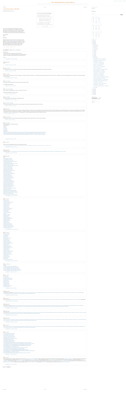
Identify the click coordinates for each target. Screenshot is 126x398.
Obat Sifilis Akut (5, 258)
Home (45, 389)
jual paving (13, 312)
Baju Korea (27, 327)
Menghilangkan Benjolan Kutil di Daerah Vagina (10, 338)
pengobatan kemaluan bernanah (8, 168)
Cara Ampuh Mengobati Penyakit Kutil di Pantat (10, 163)
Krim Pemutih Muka (80, 326)
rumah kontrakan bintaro (17, 320)
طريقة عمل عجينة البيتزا (14, 145)
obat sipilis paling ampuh (7, 203)
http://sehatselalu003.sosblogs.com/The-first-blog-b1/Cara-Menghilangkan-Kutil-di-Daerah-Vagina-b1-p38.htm (18, 343)
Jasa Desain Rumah (20, 151)
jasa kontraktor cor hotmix (78, 312)
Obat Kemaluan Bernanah (7, 171)
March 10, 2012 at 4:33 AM (10, 105)
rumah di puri (53, 319)
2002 (93, 90)
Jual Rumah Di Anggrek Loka (30, 292)
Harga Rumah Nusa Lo (10, 327)
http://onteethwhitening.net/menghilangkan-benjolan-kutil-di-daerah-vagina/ (14, 348)
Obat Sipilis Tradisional (6, 214)
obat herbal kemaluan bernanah (7, 169)
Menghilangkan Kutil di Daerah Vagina (8, 337)
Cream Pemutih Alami (48, 292)
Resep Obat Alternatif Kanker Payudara (9, 333)
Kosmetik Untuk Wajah (55, 292)
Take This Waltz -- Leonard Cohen (98, 84)
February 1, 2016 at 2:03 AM (10, 354)
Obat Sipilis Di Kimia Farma (7, 227)
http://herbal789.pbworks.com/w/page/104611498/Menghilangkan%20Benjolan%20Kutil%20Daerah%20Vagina (19, 350)
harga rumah (42, 319)
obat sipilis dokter (6, 210)
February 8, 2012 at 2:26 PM (10, 99)
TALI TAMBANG (42, 134)
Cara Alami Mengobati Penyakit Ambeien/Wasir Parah (11, 268)
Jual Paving (31, 151)
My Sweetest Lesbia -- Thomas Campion (99, 60)
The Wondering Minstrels (63, 2)
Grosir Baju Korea (13, 299)
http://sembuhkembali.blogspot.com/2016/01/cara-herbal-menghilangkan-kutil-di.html (15, 347)
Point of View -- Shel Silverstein (97, 65)
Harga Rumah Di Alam (17, 327)
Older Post (85, 389)
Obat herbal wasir (43, 361)
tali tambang (5, 128)
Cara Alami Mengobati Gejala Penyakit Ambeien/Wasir (11, 267)
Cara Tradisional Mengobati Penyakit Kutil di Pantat (10, 165)
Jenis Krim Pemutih (19, 293)
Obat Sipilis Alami (6, 216)
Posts (94, 102)
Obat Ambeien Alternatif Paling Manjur (8, 341)
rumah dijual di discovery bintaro (60, 319)
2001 (93, 91)
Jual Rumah (37, 299)
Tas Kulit (77, 292)
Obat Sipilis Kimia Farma (7, 253)
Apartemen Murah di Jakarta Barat (44, 299)
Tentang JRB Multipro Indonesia (73, 305)
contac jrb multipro (23, 312)
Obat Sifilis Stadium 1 (6, 281)
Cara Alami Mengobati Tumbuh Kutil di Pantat (9, 161)
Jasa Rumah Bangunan (14, 151)
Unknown (5, 232)
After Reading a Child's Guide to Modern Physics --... (100, 80)
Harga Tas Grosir (68, 292)
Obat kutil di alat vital (21, 359)
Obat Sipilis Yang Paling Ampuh (8, 259)
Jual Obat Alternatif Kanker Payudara (8, 334)
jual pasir (10, 312)
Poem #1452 (40, 13)
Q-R (96, 21)
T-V (93, 22)
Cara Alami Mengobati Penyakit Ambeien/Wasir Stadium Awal (12, 269)
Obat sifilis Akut (5, 236)
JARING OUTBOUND (24, 134)
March (94, 56)
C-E (96, 33)
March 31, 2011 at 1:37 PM (10, 85)
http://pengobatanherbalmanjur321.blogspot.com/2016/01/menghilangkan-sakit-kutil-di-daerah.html (17, 342)
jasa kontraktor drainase (20, 305)
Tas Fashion (63, 292)
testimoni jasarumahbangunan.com (28, 306)
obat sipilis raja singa (6, 205)
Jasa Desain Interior (26, 151)
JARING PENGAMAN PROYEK (30, 132)
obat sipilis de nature (6, 201)
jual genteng (35, 313)
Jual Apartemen (25, 299)
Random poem (94, 11)
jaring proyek (5, 129)
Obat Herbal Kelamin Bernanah (7, 175)
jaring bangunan (5, 130)
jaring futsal (5, 126)
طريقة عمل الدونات (48, 145)
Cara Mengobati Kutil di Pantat (7, 159)
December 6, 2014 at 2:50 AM (11, 146)
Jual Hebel (40, 151)
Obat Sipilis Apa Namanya (7, 237)
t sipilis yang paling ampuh (7, 212)
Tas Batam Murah (46, 326)
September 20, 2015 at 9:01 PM (11, 195)
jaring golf (4, 127)
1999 (93, 94)
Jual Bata (37, 151)
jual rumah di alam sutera (21, 319)
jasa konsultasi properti (59, 312)
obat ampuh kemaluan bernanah (8, 166)
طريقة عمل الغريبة (42, 145)
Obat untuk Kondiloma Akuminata (8, 193)
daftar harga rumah (27, 319)
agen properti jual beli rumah (51, 312)
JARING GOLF (11, 132)
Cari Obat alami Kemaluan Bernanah (8, 180)
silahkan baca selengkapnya (68, 358)
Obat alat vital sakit (19, 360)
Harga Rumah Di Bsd (42, 292)
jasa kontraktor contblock (70, 312)
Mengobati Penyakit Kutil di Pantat (8, 164)
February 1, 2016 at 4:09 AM (10, 364)
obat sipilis (5, 213)
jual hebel (38, 313)
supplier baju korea (14, 305)
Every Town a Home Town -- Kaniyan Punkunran (100, 69)
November (95, 46)
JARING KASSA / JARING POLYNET (19, 132)
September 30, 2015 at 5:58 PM (11, 260)
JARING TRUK (12, 134)
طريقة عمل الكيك (19, 145)
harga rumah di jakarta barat (69, 319)
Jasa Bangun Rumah (66, 305)
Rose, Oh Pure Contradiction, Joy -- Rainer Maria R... (101, 79)
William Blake (45, 26)
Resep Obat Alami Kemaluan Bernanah (9, 170)
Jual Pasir (34, 151)
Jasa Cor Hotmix (63, 151)
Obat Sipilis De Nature (6, 222)
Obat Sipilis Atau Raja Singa (7, 285)
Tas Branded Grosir (38, 326)
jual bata (61, 305)
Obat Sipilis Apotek (6, 284)
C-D (96, 18)
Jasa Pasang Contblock (57, 151)
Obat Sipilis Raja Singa (6, 220)
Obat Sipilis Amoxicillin (6, 233)
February (95, 57)
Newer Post (4, 389)
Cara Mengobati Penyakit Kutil (7, 162)
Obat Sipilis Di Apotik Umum (7, 252)
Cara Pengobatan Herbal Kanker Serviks (9, 340)
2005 (93, 42)
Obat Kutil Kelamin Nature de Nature (8, 335)
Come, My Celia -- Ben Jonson (97, 61)
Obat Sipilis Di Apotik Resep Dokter (8, 226)
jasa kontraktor (66, 306)
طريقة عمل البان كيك (37, 145)
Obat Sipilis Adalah (6, 234)
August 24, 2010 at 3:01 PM (10, 70)
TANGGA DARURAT (6, 134)
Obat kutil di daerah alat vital (52, 359)
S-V (93, 29)
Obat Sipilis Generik (6, 277)
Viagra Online (6, 68)
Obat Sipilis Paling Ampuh (7, 217)
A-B (93, 18)
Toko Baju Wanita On (6, 326)
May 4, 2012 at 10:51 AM (9, 113)
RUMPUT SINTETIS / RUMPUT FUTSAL (38, 133)
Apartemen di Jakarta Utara (31, 299)
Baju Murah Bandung (68, 326)
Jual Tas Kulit (37, 292)
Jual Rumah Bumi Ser (33, 327)
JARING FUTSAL (6, 132)
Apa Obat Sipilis (5, 276)
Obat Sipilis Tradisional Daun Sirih (8, 202)
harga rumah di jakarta (25, 320)
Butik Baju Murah (81, 292)
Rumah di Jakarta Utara (19, 299)
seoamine (5, 142)
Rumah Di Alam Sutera (23, 292)
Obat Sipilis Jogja (6, 200)
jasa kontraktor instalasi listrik (28, 305)
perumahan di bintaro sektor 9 (32, 320)
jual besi (32, 313)
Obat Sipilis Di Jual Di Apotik (7, 223)
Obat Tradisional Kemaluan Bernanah (8, 177)
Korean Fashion (33, 293)
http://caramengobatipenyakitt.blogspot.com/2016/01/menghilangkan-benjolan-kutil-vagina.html (16, 352)
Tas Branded (14, 293)
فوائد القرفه (8, 145)
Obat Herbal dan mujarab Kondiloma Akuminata (10, 194)
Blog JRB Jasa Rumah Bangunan (38, 306)
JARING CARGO (17, 134)
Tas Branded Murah (63, 299)
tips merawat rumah (17, 312)
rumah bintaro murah (76, 319)
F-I (98, 33)
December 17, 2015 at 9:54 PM (11, 328)
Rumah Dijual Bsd (28, 293)
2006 (93, 41)
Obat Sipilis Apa (5, 235)
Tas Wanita (51, 326)
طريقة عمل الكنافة (31, 145)
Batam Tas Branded (74, 326)
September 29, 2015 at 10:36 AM (11, 229)
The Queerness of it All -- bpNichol (98, 74)
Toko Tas (42, 326)
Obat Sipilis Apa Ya (6, 257)
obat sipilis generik (6, 211)
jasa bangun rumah (45, 306)
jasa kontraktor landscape (36, 305)
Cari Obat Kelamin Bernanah (7, 179)
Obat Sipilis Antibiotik (6, 283)
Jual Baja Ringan (44, 151)
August (95, 50)
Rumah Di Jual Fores (23, 327)
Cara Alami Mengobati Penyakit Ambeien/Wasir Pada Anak (11, 270)
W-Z (96, 22)
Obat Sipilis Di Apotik (6, 215)
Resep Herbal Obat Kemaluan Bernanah (9, 173)
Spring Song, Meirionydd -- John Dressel (99, 71)
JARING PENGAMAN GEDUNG (8, 133)
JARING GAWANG (16, 133)
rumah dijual (38, 319)
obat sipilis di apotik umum (7, 209)
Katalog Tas (23, 293)
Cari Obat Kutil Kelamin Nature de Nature (9, 336)
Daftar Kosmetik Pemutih (13, 326)
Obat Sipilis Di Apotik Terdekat (7, 224)
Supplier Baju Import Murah (21, 326)
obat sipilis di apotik (6, 204)
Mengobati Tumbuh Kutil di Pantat (8, 160)
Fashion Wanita (27, 326)
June (94, 52)
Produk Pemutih (51, 299)
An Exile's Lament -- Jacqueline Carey (98, 75)
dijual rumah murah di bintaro (10, 320)
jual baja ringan (58, 305)
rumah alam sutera (14, 319)
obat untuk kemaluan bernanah (7, 167)
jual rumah (32, 319)
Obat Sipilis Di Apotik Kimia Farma (8, 225)
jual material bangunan (52, 305)
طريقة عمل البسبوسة (25, 145)
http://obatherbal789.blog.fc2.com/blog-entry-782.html (11, 346)
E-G (99, 18)
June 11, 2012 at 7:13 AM (10, 119)
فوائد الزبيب (5, 145)
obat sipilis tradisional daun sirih (8, 208)
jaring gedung (5, 131)
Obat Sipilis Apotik (6, 282)
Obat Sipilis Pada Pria (6, 219)
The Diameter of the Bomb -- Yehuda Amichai (99, 83)
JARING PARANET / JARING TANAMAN (25, 133)
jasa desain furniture (61, 306)
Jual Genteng (49, 151)
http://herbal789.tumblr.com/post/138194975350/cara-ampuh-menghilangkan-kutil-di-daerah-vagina (17, 344)
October (95, 47)
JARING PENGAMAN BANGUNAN (41, 132)
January (95, 87)
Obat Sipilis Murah (6, 255)
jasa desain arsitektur (55, 306)
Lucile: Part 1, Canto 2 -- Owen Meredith (99, 66)
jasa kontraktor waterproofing (45, 305)
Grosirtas (4, 293)
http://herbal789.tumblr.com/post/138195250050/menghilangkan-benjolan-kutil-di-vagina (15, 349)
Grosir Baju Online (73, 292)
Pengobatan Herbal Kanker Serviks (8, 339)
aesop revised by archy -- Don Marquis (98, 70)
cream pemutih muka (57, 299)
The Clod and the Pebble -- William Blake (11, 9)
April (94, 55)
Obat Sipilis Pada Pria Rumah (7, 254)
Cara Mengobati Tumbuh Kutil (7, 158)
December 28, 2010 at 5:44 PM (11, 77)
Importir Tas (60, 292)
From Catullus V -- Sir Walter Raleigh (98, 62)
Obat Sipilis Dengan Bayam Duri (8, 218)
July (94, 51)
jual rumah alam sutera (8, 319)
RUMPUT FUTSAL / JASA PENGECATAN (33, 134)
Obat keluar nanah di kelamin (9, 361)
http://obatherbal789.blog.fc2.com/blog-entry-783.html (11, 351)
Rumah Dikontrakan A (16, 292)
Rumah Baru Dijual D (9, 293)
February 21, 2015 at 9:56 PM (11, 152)
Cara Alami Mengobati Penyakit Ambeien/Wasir (10, 266)
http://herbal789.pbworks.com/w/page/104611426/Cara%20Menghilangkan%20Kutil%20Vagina (16, 345)
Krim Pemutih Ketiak (56, 326)
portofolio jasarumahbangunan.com (18, 306)
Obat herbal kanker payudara (29, 358)
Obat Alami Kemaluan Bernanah (8, 172)
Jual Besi (52, 151)
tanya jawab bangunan (9, 306)
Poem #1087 (13, 40)
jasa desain (50, 306)
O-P (93, 21)
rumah (4, 319)
